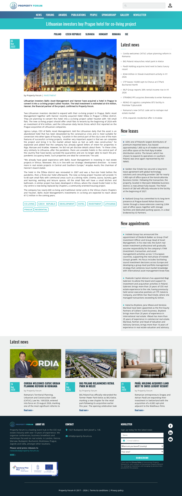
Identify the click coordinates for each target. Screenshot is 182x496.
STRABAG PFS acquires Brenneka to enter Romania (147, 97)
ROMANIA (116, 35)
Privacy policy (117, 490)
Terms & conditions (99, 490)
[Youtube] (170, 439)
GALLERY (124, 15)
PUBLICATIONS (78, 15)
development (67, 203)
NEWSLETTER (139, 15)
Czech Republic (47, 203)
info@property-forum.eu (80, 436)
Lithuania (110, 203)
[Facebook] (170, 426)
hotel (81, 203)
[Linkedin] (170, 432)
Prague (28, 209)
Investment (50, 95)
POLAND (57, 35)
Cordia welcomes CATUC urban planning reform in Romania (42, 384)
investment (95, 203)
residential (41, 209)
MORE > (13, 454)
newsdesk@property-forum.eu (24, 450)
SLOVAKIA (90, 35)
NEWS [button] (39, 15)
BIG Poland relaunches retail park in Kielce (143, 61)
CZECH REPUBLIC (73, 35)
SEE (126, 35)
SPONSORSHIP (109, 15)
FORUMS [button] (50, 15)
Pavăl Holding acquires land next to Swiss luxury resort (152, 384)
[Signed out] (170, 6)
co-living (29, 203)
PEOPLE (93, 15)
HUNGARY (103, 35)
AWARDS (62, 15)
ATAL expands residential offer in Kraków (142, 118)
